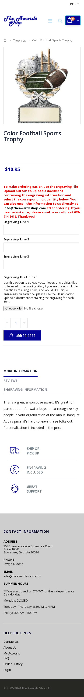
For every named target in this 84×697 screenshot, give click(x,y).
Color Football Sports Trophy (32, 136)
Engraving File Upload (21, 277)
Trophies (19, 40)
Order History (13, 664)
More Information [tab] (21, 371)
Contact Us (11, 641)
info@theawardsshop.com (25, 208)
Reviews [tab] (11, 380)
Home (5, 40)
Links (72, 4)
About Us (10, 647)
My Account (12, 653)
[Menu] (50, 21)
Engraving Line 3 (16, 256)
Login (7, 670)
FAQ (6, 658)
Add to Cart (25, 335)
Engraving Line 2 (16, 239)
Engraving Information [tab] (25, 389)
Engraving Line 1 (16, 222)
